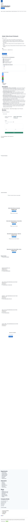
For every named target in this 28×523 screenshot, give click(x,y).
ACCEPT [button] (7, 521)
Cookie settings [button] (3, 521)
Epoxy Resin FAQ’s (4, 494)
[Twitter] (14, 75)
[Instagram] (1, 515)
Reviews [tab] (4, 84)
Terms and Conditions (5, 510)
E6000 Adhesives (4, 475)
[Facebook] (14, 73)
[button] (4, 55)
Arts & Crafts (4, 476)
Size (2, 48)
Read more (14, 252)
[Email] (14, 82)
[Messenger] (14, 81)
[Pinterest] (14, 76)
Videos (3, 490)
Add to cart (4, 53)
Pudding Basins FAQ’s (5, 491)
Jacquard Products (4, 474)
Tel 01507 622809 (3, 507)
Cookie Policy (4, 512)
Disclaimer (3, 513)
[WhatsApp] (14, 78)
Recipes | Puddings (4, 495)
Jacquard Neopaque (4, 192)
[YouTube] (2, 515)
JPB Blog (3, 496)
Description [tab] (4, 83)
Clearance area (4, 478)
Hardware (3, 477)
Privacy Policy (4, 511)
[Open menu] (2, 1)
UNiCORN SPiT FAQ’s (5, 492)
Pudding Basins (4, 472)
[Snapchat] (14, 79)
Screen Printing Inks (20, 108)
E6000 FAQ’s (4, 493)
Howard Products (4, 473)
